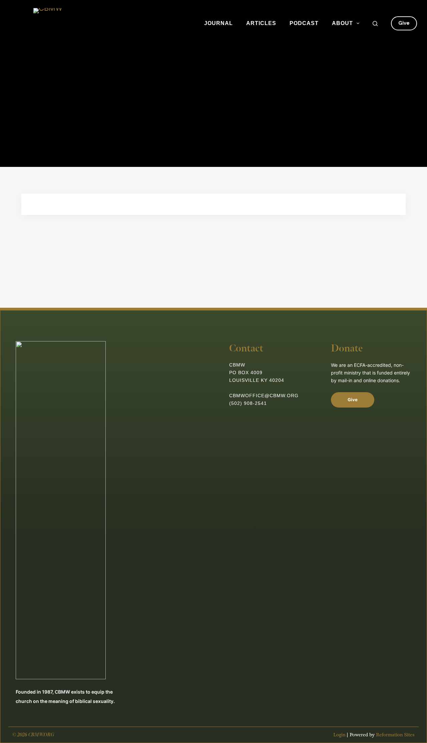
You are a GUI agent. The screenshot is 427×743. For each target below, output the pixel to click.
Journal (218, 23)
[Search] (375, 23)
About (342, 23)
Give (404, 23)
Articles (261, 23)
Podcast (304, 23)
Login (339, 735)
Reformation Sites (395, 735)
